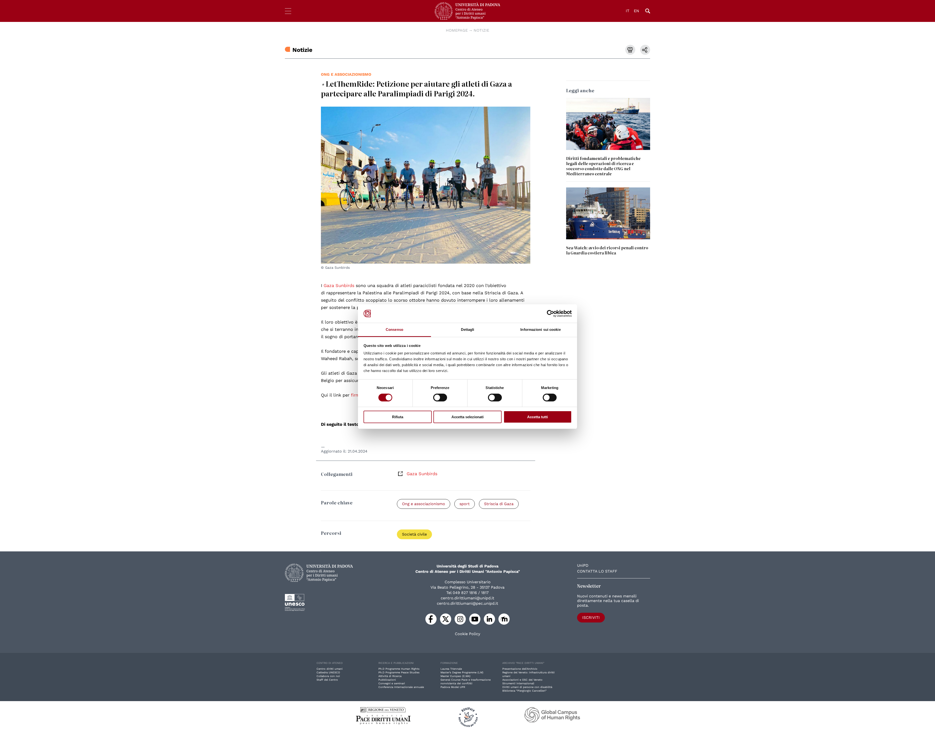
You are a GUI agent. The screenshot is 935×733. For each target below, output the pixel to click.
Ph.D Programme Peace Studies (399, 672)
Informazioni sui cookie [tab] (540, 329)
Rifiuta (397, 417)
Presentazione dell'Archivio (519, 668)
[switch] (440, 397)
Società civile (414, 534)
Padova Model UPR (452, 687)
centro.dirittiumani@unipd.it (467, 598)
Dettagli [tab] (467, 329)
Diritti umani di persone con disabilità (527, 687)
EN (636, 11)
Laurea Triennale (451, 668)
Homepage (457, 30)
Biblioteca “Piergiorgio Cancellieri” (524, 690)
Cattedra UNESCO (328, 672)
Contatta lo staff (597, 571)
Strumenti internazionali (518, 683)
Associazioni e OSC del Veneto (522, 679)
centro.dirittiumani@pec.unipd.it (467, 603)
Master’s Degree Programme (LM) (461, 672)
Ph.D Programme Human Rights (399, 668)
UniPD (583, 565)
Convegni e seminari (391, 683)
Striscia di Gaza (499, 503)
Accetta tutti (537, 417)
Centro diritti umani (330, 668)
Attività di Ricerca (390, 676)
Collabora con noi (328, 676)
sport (464, 503)
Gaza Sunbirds (422, 473)
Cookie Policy (467, 634)
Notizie (481, 30)
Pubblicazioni (387, 679)
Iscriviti (591, 617)
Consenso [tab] (394, 329)
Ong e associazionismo (346, 74)
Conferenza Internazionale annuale (401, 687)
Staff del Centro (327, 679)
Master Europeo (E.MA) (455, 676)
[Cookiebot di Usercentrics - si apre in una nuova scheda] (550, 313)
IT (627, 11)
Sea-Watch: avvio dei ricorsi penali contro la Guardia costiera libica (607, 250)
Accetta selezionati (467, 417)
